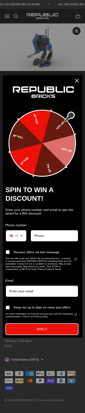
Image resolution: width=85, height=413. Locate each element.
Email (9, 280)
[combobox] (16, 236)
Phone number (16, 225)
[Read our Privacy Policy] (75, 259)
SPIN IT (42, 329)
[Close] (76, 80)
